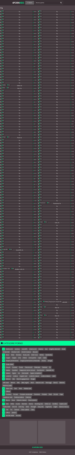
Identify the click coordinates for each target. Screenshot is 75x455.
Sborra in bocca (64, 407)
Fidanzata (37, 367)
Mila (18, 382)
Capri (39, 358)
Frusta (21, 367)
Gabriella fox (50, 370)
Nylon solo (9, 388)
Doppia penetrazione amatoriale (53, 301)
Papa (61, 394)
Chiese (25, 358)
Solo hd (14, 407)
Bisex (7, 355)
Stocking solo (39, 404)
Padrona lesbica (19, 397)
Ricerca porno (32, 400)
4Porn (18, 2)
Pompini (44, 394)
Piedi (4, 137)
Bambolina (49, 355)
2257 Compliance (33, 452)
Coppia (14, 358)
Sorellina (55, 404)
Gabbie (8, 370)
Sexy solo (41, 407)
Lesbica (15, 376)
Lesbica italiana (45, 376)
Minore (13, 382)
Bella (12, 355)
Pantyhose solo (7, 397)
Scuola (18, 404)
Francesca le (28, 367)
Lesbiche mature (34, 376)
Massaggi (48, 382)
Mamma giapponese (23, 379)
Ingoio (14, 373)
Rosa (13, 400)
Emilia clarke (9, 364)
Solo (41, 222)
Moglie (33, 379)
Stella (4, 85)
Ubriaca (14, 412)
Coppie (8, 358)
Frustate (14, 367)
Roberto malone (21, 400)
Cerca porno (32, 358)
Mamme (61, 382)
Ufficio (8, 412)
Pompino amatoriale (26, 394)
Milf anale (6, 382)
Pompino (8, 394)
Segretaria (49, 407)
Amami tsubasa (26, 352)
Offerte (8, 391)
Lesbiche (8, 376)
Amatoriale (6, 352)
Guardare (15, 370)
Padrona (28, 397)
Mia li (32, 382)
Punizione (42, 203)
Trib (7, 410)
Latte (53, 376)
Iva (19, 373)
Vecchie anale (10, 415)
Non (4, 88)
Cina (19, 358)
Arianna (41, 349)
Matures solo (40, 382)
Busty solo (26, 355)
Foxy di (8, 367)
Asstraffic (5, 249)
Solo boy (21, 407)
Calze (44, 358)
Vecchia (18, 415)
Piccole (56, 394)
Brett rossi (34, 355)
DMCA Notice (42, 452)
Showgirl (33, 407)
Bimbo (42, 355)
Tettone (16, 410)
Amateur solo (6, 268)
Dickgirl (50, 361)
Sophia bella (6, 407)
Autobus (17, 349)
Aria (46, 349)
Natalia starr (27, 388)
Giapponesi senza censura (27, 370)
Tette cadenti (25, 410)
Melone (8, 379)
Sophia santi (63, 404)
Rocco (8, 400)
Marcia (55, 382)
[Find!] (61, 2)
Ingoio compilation (35, 373)
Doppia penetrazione (12, 361)
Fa (3, 11)
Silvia (27, 407)
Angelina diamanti (54, 349)
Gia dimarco (40, 370)
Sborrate (24, 404)
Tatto (32, 410)
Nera (20, 388)
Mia (41, 307)
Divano (44, 361)
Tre (11, 410)
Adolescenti (9, 349)
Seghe (55, 407)
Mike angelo (25, 382)
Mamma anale (7, 385)
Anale (63, 349)
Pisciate (15, 394)
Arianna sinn (33, 349)
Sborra (31, 404)
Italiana (8, 373)
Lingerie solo (23, 376)
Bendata (18, 355)
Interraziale (25, 373)
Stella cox (47, 404)
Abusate (35, 352)
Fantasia (44, 367)
